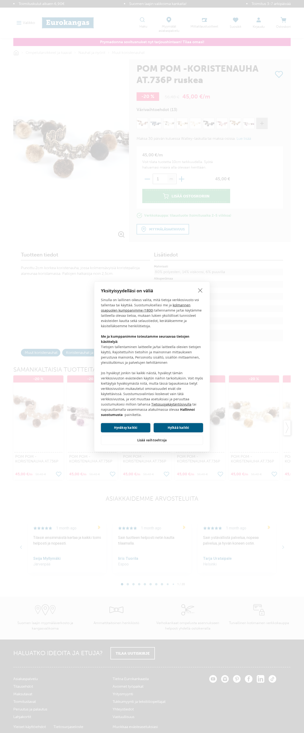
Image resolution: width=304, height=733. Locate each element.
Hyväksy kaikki (126, 427)
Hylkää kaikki (178, 427)
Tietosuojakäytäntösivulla (171, 404)
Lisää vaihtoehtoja (152, 440)
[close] (200, 290)
